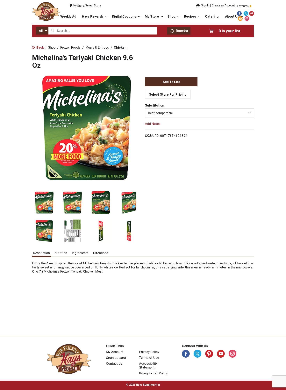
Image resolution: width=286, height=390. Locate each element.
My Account (114, 352)
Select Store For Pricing (167, 94)
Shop (51, 47)
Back (40, 47)
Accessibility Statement (148, 365)
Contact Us (114, 363)
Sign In (205, 5)
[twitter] (246, 13)
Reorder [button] (182, 31)
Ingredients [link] (80, 253)
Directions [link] (100, 253)
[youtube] (240, 18)
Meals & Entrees (97, 47)
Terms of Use (149, 358)
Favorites (243, 6)
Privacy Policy (149, 352)
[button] (44, 202)
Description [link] (41, 253)
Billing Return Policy (153, 373)
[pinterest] (251, 13)
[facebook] (239, 13)
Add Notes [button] (153, 124)
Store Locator (116, 358)
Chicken (120, 47)
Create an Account (223, 5)
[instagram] (247, 18)
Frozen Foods (70, 47)
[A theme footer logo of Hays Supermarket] (69, 359)
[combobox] (42, 31)
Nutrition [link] (60, 253)
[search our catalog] (52, 31)
